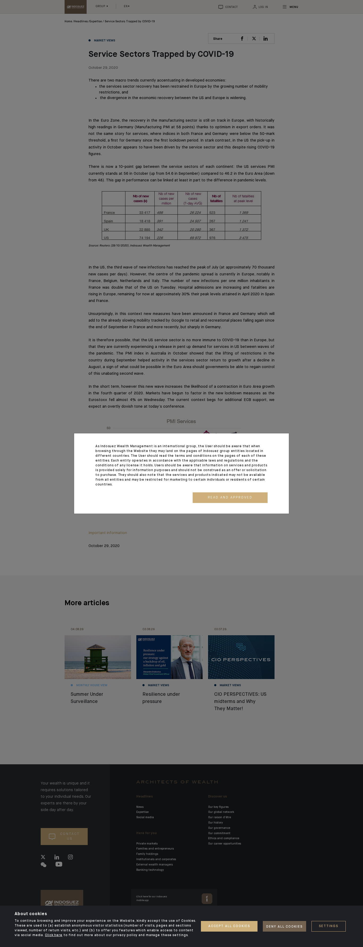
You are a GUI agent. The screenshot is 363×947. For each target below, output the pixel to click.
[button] (230, 497)
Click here (53, 935)
